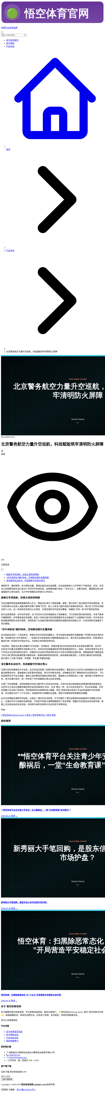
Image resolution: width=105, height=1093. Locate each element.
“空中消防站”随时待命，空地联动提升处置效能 (27, 577)
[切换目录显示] (2, 569)
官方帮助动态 (12, 1035)
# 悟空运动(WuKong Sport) (12, 715)
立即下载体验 (7, 1079)
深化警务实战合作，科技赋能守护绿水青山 (25, 581)
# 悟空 (27, 715)
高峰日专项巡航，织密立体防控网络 (22, 574)
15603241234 (14, 1055)
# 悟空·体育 (50, 715)
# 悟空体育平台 (37, 715)
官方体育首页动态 (14, 1032)
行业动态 (10, 46)
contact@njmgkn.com (18, 1057)
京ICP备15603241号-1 (26, 1090)
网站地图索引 (12, 1041)
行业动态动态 (12, 1038)
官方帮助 (10, 43)
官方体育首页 (12, 40)
